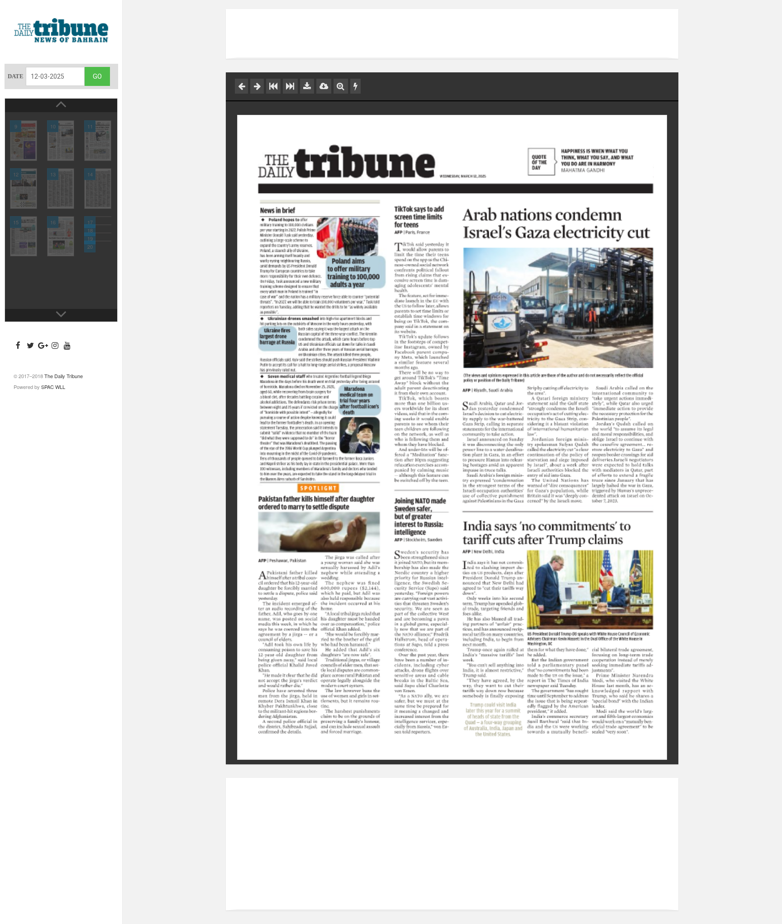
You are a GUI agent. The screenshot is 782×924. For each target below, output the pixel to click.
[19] (97, 232)
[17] (97, 216)
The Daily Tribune (63, 375)
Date (16, 76)
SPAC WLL (53, 386)
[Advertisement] (452, 34)
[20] (97, 241)
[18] (97, 224)
